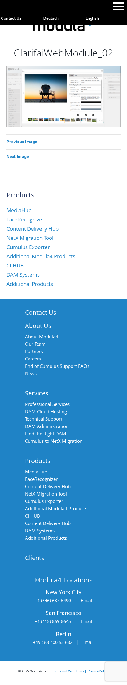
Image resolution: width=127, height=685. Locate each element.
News (31, 373)
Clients (34, 558)
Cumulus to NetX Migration (54, 441)
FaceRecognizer (25, 219)
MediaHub (18, 210)
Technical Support (43, 419)
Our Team (35, 344)
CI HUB (15, 265)
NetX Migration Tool (29, 237)
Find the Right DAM (45, 433)
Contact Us (11, 18)
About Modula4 (41, 336)
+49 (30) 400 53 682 (52, 642)
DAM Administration (47, 426)
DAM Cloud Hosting (46, 411)
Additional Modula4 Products (40, 256)
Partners (34, 351)
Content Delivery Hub (32, 228)
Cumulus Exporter (28, 247)
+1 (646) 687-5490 (53, 600)
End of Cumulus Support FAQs (57, 366)
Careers (33, 359)
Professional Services (47, 404)
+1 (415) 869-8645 (53, 621)
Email (86, 600)
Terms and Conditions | (70, 671)
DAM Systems (23, 274)
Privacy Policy (98, 671)
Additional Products (29, 283)
